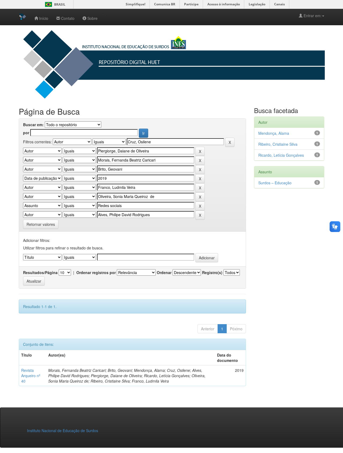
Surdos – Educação (275, 182)
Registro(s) (212, 272)
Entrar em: (312, 15)
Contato (67, 18)
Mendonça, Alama (273, 133)
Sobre (92, 18)
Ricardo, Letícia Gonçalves (281, 155)
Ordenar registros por (96, 272)
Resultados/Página (40, 272)
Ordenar (164, 272)
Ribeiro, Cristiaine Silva (277, 144)
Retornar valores (41, 224)
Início (43, 18)
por (26, 132)
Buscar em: (33, 124)
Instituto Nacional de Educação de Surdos (62, 430)
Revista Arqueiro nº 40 (30, 376)
